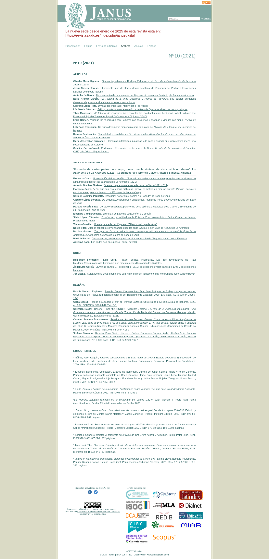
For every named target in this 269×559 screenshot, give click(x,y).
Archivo (125, 45)
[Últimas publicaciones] (206, 3)
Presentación (72, 45)
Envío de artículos (106, 45)
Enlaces (151, 45)
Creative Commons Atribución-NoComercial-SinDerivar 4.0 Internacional (98, 512)
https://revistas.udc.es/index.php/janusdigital (100, 35)
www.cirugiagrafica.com (158, 554)
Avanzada (206, 19)
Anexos (138, 45)
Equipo (88, 45)
